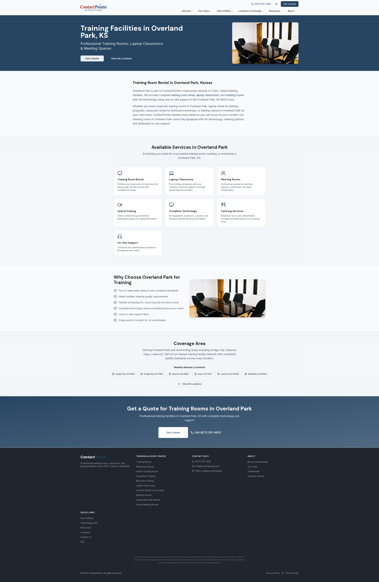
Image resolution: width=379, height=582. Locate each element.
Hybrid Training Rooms (147, 471)
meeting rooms (235, 95)
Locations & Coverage (249, 11)
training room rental (183, 95)
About (291, 11)
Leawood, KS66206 (230, 374)
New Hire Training (145, 481)
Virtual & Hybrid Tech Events (150, 490)
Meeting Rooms (143, 495)
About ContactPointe (258, 462)
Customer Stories (256, 476)
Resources (274, 11)
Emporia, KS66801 (180, 374)
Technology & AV (89, 523)
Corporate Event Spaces (148, 500)
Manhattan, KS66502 (257, 374)
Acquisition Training (145, 476)
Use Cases (203, 11)
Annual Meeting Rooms (147, 504)
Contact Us (86, 537)
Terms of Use (291, 573)
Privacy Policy (273, 573)
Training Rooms (143, 462)
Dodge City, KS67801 (125, 374)
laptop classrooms (207, 95)
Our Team (252, 466)
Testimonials (254, 471)
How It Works (224, 11)
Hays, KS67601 (205, 374)
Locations (85, 532)
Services (186, 11)
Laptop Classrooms (145, 485)
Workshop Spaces (145, 466)
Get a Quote (289, 4)
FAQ (83, 542)
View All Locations (121, 58)
